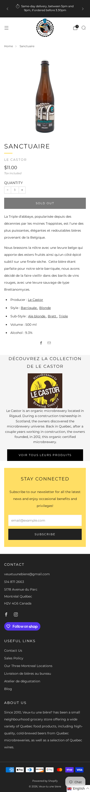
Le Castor (15, 159)
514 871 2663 (14, 582)
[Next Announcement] (83, 9)
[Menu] (6, 28)
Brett (52, 316)
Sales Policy (13, 658)
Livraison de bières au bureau (27, 673)
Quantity (13, 183)
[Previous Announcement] (7, 9)
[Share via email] (49, 342)
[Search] (83, 27)
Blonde (45, 308)
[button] (78, 788)
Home (8, 46)
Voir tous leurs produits (45, 455)
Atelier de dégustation (22, 681)
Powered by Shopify (45, 780)
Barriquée (29, 308)
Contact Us (13, 650)
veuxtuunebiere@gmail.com (27, 574)
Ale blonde (37, 316)
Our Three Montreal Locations (28, 666)
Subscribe (45, 534)
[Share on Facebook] (41, 342)
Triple (63, 316)
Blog (8, 689)
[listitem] (45, 9)
